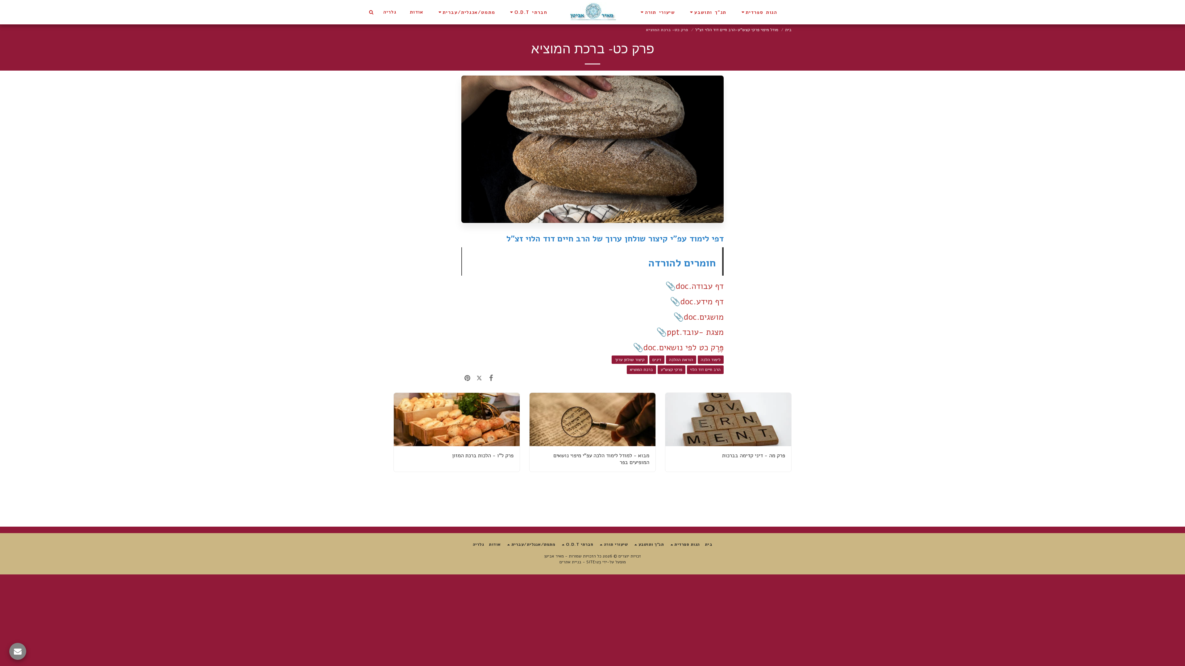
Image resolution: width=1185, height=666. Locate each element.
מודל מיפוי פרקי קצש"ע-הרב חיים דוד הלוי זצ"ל (736, 30)
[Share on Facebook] (491, 378)
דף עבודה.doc (700, 286)
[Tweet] (479, 378)
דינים (656, 360)
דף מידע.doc (702, 301)
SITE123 (593, 562)
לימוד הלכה (711, 360)
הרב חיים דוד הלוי (705, 369)
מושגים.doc (704, 317)
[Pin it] (467, 378)
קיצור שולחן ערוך (630, 360)
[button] (758, 12)
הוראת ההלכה (681, 360)
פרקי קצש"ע (671, 369)
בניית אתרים (570, 562)
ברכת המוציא (641, 369)
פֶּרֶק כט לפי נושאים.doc (683, 347)
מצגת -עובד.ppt (695, 332)
